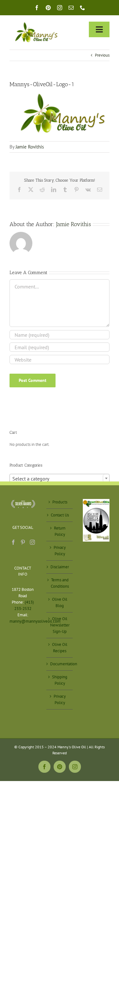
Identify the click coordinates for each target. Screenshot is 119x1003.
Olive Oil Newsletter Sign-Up (59, 625)
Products (59, 502)
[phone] (82, 7)
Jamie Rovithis (30, 147)
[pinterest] (48, 7)
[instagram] (59, 7)
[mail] (71, 7)
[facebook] (36, 7)
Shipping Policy (59, 680)
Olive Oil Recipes (59, 648)
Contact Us (60, 515)
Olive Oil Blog (59, 602)
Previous (102, 55)
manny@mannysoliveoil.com (35, 621)
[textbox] (59, 478)
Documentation (60, 664)
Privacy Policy (60, 551)
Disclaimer (59, 567)
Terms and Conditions (60, 583)
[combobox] (59, 478)
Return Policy (59, 531)
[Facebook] (13, 542)
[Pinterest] (22, 542)
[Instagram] (32, 542)
